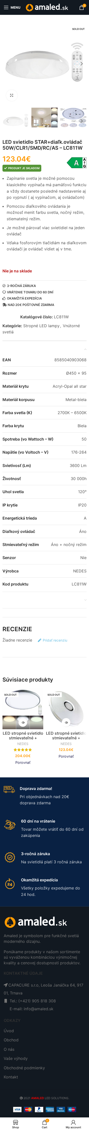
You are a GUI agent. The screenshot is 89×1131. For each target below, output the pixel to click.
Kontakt (11, 1076)
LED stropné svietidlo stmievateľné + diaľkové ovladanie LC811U (66, 740)
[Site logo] (47, 6)
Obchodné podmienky (24, 1067)
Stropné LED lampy (41, 325)
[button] (7, 64)
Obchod (11, 1039)
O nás (9, 1049)
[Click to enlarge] (11, 95)
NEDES (22, 744)
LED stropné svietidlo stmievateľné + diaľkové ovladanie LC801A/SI (23, 740)
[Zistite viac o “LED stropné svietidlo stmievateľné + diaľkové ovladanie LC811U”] (66, 722)
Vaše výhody (16, 1058)
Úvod (9, 1030)
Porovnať (22, 762)
